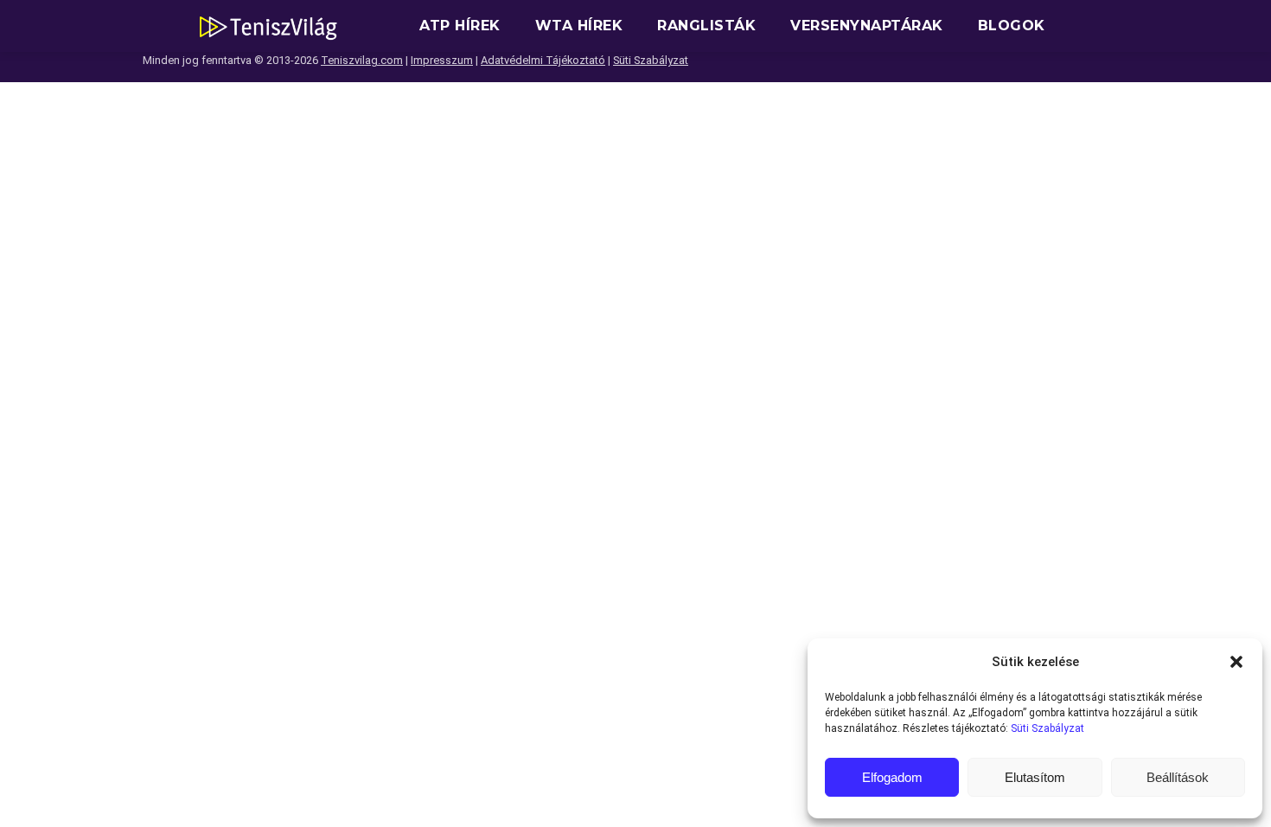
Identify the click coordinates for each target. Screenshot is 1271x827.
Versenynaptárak (866, 25)
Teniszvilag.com (362, 60)
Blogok (1011, 25)
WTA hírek (579, 25)
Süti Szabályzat (1047, 728)
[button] (1236, 661)
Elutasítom (1035, 777)
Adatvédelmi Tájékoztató (543, 60)
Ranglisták (706, 25)
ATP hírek (460, 25)
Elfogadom (892, 777)
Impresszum (442, 60)
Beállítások (1177, 777)
